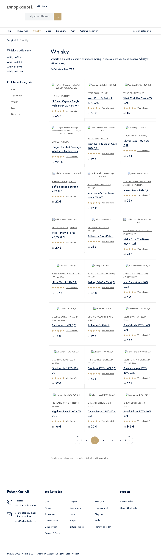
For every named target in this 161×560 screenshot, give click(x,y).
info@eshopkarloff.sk (25, 521)
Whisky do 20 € (14, 62)
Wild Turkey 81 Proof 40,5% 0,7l (64, 235)
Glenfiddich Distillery (134, 316)
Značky (50, 553)
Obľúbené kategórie (20, 82)
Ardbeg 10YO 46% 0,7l (101, 282)
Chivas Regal (130, 135)
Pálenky (48, 507)
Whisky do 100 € (15, 71)
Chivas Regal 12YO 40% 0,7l (102, 414)
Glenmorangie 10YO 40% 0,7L (135, 371)
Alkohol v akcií (126, 501)
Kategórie (60, 553)
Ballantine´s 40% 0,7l (64, 325)
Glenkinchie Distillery (63, 359)
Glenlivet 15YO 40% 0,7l (102, 368)
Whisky (37, 31)
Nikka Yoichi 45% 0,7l (64, 282)
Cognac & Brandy (53, 533)
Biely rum (99, 514)
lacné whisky (104, 458)
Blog (68, 553)
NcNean (56, 96)
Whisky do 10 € (14, 57)
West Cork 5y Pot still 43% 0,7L (100, 100)
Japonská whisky (102, 507)
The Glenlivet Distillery (100, 359)
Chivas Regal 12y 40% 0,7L (136, 143)
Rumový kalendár (103, 526)
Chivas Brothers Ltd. (99, 402)
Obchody (41, 553)
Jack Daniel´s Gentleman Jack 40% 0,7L (101, 195)
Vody (97, 520)
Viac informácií (72, 111)
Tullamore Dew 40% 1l (100, 236)
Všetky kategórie (142, 31)
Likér (48, 31)
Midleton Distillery (98, 227)
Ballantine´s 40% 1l (98, 325)
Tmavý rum (22, 31)
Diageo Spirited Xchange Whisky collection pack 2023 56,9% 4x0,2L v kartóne (66, 149)
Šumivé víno (75, 507)
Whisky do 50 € (14, 66)
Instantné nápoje (77, 526)
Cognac (73, 501)
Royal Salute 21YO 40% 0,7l (137, 414)
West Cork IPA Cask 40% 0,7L (137, 100)
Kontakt (75, 553)
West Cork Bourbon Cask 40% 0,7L (102, 146)
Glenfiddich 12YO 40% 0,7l (136, 328)
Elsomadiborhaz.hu (128, 507)
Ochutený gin (51, 526)
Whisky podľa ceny (19, 50)
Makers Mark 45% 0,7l (136, 190)
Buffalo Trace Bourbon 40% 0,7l (65, 189)
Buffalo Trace (59, 181)
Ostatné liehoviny (89, 31)
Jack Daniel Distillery (99, 184)
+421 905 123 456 (25, 505)
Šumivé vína (50, 514)
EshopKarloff (19, 7)
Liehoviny (61, 31)
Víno (47, 501)
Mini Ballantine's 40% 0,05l (135, 285)
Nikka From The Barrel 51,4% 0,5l (136, 241)
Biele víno (99, 501)
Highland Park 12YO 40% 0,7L (66, 414)
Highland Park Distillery (65, 402)
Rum (9, 31)
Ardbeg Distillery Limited (101, 273)
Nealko (73, 514)
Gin (73, 31)
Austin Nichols (60, 227)
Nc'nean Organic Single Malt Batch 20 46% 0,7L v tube (66, 103)
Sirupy (72, 520)
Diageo (55, 141)
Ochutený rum (51, 520)
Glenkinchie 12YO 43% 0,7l (65, 371)
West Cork (93, 93)
